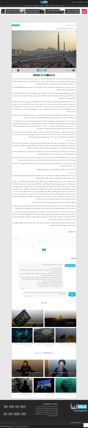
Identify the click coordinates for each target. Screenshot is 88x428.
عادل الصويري (40, 352)
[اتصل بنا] (15, 2)
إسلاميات (52, 6)
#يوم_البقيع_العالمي (36, 75)
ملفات (26, 6)
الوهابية (53, 75)
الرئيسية (86, 2)
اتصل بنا (74, 2)
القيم (50, 75)
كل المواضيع (80, 2)
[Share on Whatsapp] (46, 70)
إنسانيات (42, 6)
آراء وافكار (62, 6)
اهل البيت (67, 25)
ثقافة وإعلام (36, 6)
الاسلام (47, 75)
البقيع (41, 75)
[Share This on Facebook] (38, 70)
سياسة (57, 6)
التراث (44, 75)
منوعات (30, 6)
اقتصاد (47, 6)
